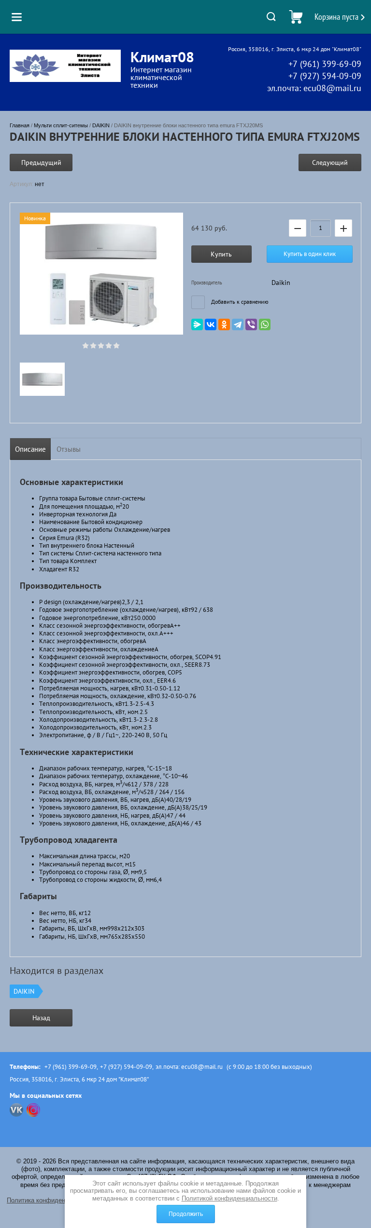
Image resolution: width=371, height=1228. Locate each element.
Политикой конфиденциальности (229, 1198)
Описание (30, 449)
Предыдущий (41, 162)
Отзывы (69, 449)
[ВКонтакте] (210, 324)
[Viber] (251, 324)
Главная (19, 125)
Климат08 (162, 56)
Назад (41, 1017)
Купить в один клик (310, 254)
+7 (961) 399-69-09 (324, 63)
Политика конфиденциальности (53, 1200)
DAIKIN (101, 125)
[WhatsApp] (265, 324)
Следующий (330, 162)
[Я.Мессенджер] (197, 324)
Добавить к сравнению (239, 301)
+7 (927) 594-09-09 (324, 75)
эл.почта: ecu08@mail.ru (314, 88)
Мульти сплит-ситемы (61, 125)
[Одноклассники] (224, 324)
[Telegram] (237, 324)
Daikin (280, 282)
